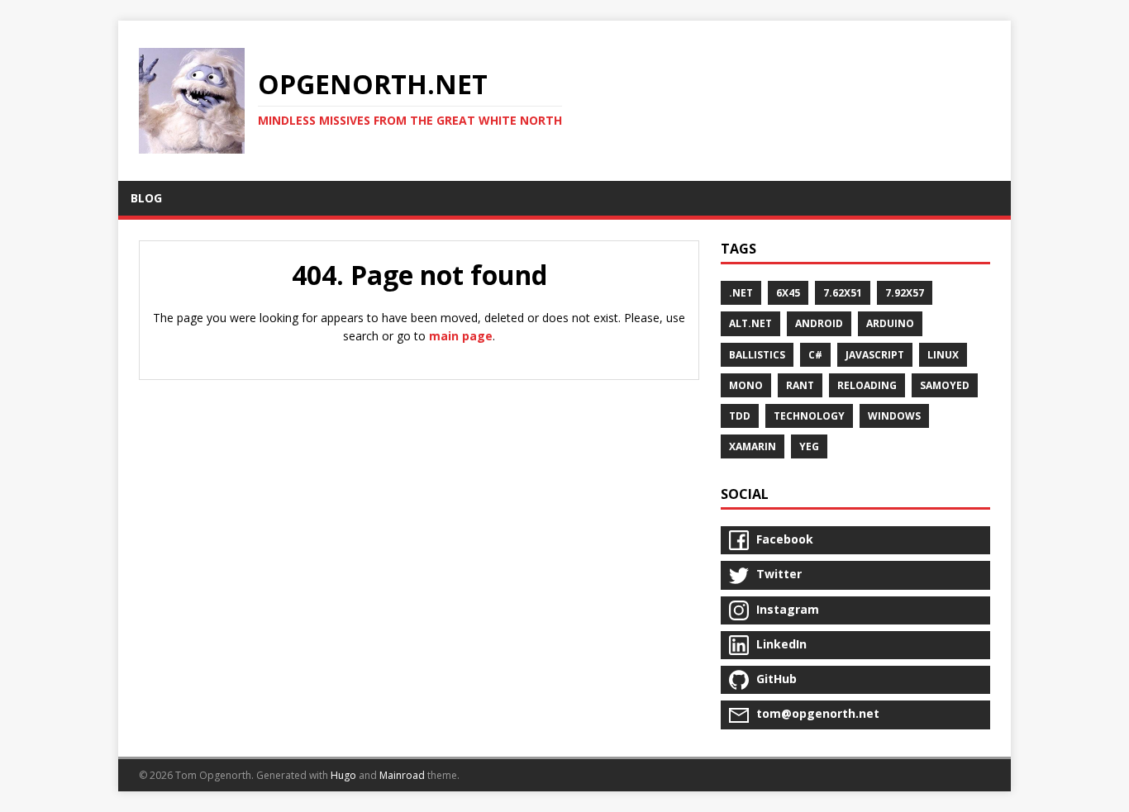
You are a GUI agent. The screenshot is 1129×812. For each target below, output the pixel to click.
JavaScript (875, 355)
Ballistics (757, 355)
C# (815, 355)
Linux (943, 355)
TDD (739, 416)
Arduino (890, 323)
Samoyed (944, 385)
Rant (800, 385)
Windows (894, 416)
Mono (746, 385)
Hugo (343, 775)
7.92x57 (904, 293)
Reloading (867, 385)
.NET (741, 293)
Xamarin (752, 446)
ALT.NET (750, 323)
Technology (809, 416)
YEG (809, 446)
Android (819, 323)
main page (461, 336)
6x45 (788, 293)
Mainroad (402, 775)
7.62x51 (842, 293)
